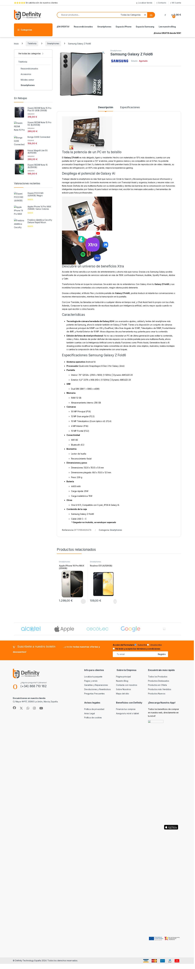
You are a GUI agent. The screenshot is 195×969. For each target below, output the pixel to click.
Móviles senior (27, 80)
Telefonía (32, 43)
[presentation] (180, 629)
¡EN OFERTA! (63, 26)
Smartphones (104, 26)
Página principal (123, 676)
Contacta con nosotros (126, 685)
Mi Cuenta (176, 3)
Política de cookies (93, 717)
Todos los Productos (157, 676)
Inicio (16, 43)
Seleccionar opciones (80, 601)
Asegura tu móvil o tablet (127, 713)
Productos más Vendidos (159, 689)
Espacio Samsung (145, 26)
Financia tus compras (125, 709)
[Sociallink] (14, 707)
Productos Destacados (158, 681)
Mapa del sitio (122, 693)
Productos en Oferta (157, 685)
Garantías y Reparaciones (96, 685)
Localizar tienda (145, 3)
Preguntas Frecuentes (94, 693)
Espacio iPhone (123, 26)
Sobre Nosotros (123, 689)
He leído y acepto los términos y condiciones (137, 649)
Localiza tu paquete (93, 676)
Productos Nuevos (156, 693)
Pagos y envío (91, 681)
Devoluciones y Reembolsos (97, 689)
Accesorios (26, 74)
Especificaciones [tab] (130, 107)
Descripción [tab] (105, 107)
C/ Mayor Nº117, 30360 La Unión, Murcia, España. (35, 701)
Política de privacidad (94, 709)
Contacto (162, 3)
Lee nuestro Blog (167, 26)
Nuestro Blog (122, 681)
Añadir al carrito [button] (114, 601)
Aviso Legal (89, 713)
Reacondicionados (83, 26)
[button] (103, 52)
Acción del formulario (123, 645)
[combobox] (88, 15)
